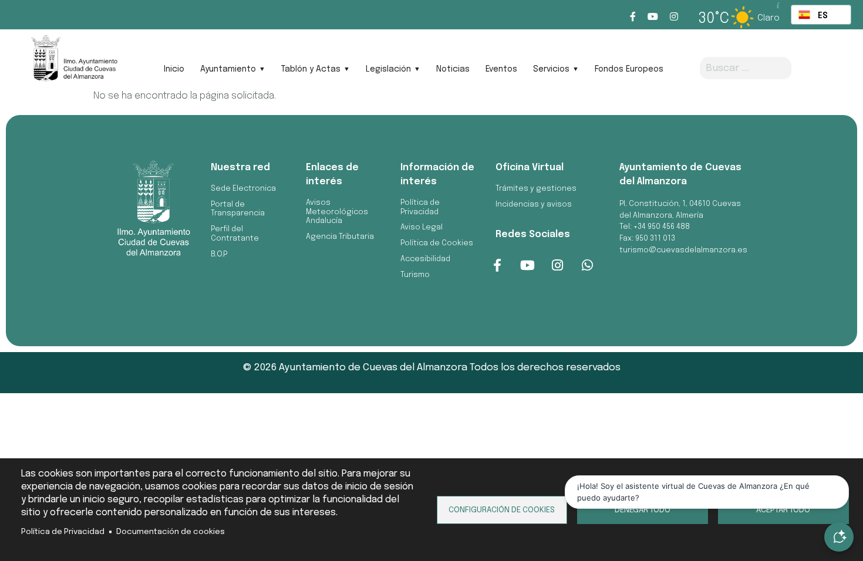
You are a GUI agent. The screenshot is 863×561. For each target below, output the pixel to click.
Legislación (388, 69)
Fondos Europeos (629, 69)
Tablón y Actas (311, 69)
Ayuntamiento (228, 69)
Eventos (501, 69)
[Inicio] (73, 62)
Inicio (174, 69)
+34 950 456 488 (661, 227)
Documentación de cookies (170, 532)
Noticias (453, 69)
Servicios (551, 69)
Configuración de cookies (502, 510)
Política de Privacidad (62, 532)
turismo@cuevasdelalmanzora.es (683, 250)
